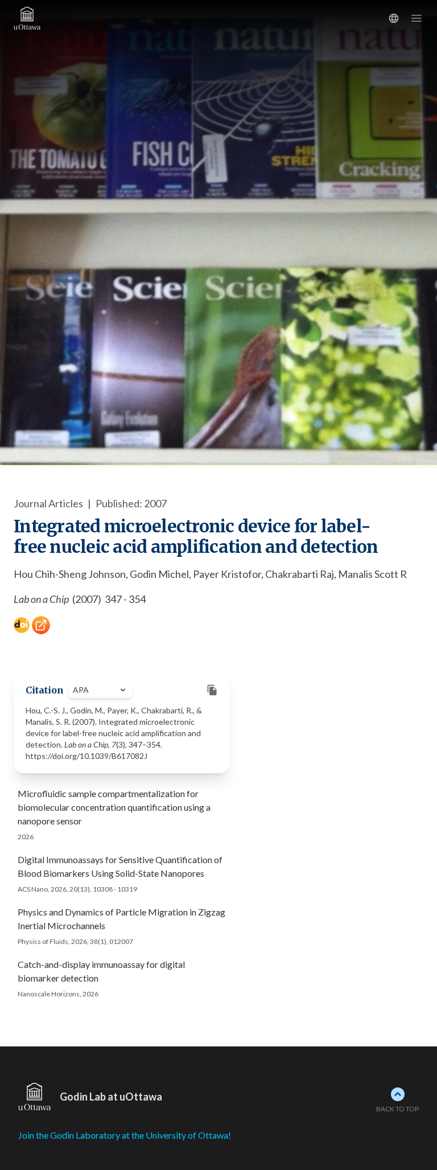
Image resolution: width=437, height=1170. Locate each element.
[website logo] (34, 1096)
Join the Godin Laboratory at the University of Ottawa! (124, 1135)
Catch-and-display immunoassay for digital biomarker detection (101, 971)
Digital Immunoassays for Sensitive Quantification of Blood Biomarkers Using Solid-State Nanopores (120, 866)
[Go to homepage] (50, 18)
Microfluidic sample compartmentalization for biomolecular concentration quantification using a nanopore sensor (114, 807)
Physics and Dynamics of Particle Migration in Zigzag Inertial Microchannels (121, 918)
